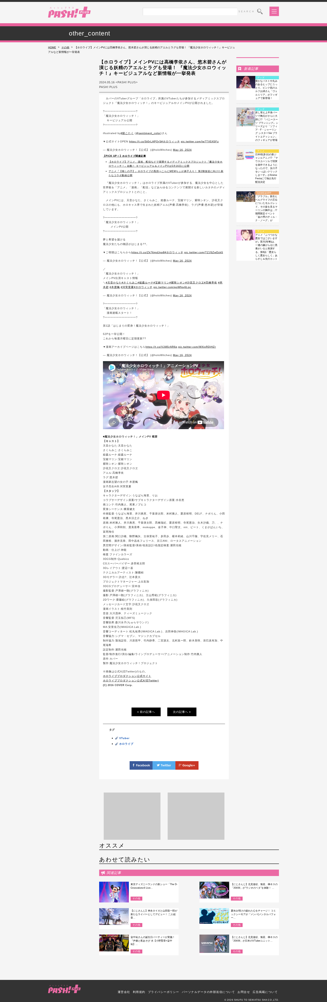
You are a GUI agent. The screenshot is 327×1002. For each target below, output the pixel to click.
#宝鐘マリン (161, 282)
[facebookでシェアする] (141, 767)
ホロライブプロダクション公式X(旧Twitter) (131, 680)
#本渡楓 (115, 287)
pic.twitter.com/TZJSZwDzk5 (203, 252)
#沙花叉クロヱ (194, 282)
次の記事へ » (182, 711)
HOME (52, 47)
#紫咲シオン (177, 282)
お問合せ (243, 992)
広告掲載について (265, 992)
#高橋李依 (210, 282)
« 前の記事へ (146, 711)
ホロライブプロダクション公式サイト (127, 676)
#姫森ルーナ (145, 282)
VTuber (124, 738)
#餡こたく (127, 133)
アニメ (261, 151)
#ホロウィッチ (170, 141)
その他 (65, 47)
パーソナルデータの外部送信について (208, 992)
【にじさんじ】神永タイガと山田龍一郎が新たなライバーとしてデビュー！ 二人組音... (154, 914)
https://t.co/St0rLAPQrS (145, 141)
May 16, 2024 (182, 149)
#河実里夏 (127, 287)
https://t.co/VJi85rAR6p (161, 346)
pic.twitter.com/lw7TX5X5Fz (200, 141)
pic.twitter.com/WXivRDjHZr (197, 346)
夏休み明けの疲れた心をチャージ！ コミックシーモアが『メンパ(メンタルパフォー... (253, 914)
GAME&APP (264, 193)
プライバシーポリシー (163, 992)
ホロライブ (126, 743)
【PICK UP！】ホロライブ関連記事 (124, 156)
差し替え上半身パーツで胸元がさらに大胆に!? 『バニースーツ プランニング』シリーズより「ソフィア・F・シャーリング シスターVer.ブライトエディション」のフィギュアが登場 (266, 126)
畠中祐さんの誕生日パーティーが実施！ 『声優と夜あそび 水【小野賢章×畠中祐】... (153, 940)
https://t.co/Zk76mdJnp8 (148, 252)
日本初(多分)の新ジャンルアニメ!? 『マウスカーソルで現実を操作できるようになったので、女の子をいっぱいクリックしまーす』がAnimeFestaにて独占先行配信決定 (266, 168)
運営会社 (124, 992)
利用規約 (139, 992)
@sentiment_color (148, 133)
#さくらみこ (130, 282)
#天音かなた (114, 282)
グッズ (261, 77)
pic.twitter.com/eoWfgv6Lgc (172, 287)
